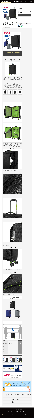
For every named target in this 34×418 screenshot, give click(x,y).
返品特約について (19, 24)
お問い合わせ (14, 411)
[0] (31, 1)
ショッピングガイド (10, 411)
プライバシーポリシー (24, 411)
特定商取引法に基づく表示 (18, 411)
